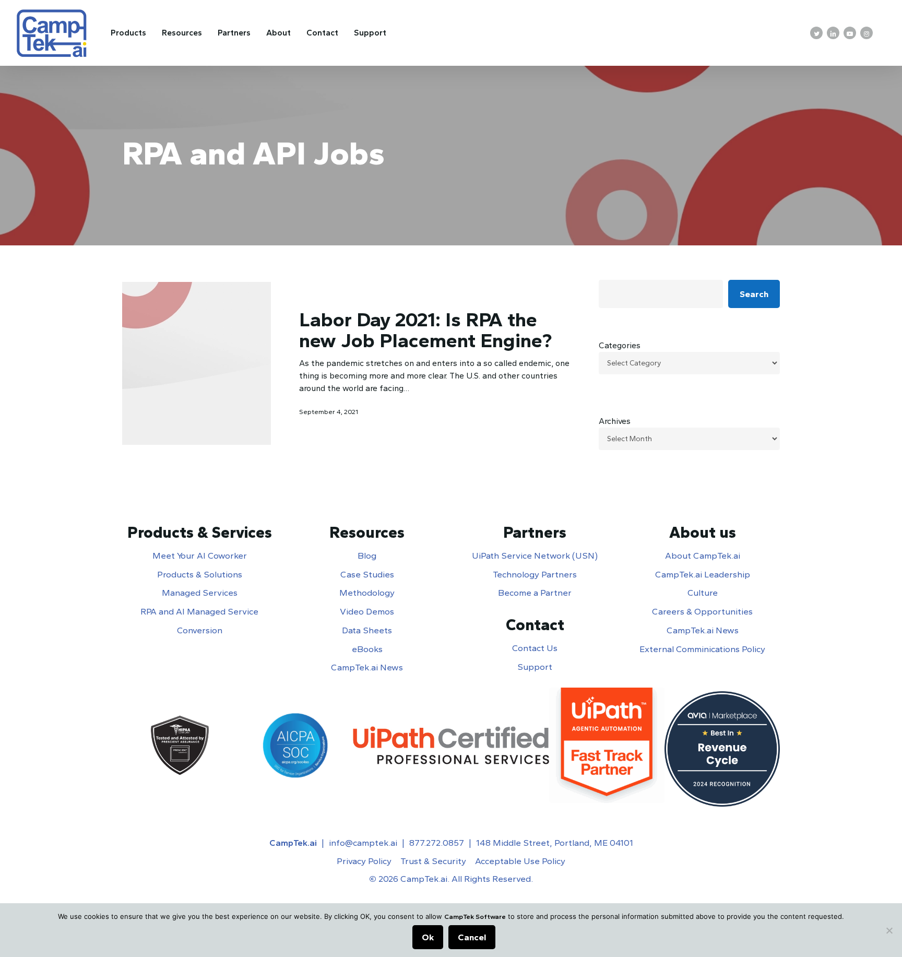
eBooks (367, 649)
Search (754, 294)
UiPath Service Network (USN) (535, 555)
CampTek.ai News (367, 667)
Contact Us (534, 648)
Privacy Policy (364, 861)
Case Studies (367, 574)
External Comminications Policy (702, 649)
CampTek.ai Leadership (702, 574)
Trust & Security (433, 861)
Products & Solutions (199, 574)
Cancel (472, 937)
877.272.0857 (436, 842)
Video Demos (367, 611)
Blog (367, 555)
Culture (702, 592)
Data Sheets (367, 630)
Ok (428, 937)
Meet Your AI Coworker (199, 555)
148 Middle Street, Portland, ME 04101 (554, 842)
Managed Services (200, 592)
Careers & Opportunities (702, 611)
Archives (615, 421)
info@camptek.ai (363, 842)
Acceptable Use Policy (520, 861)
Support (534, 666)
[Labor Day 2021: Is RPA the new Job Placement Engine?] (196, 363)
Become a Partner (535, 592)
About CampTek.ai (702, 555)
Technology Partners (535, 574)
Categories (619, 345)
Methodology (367, 592)
